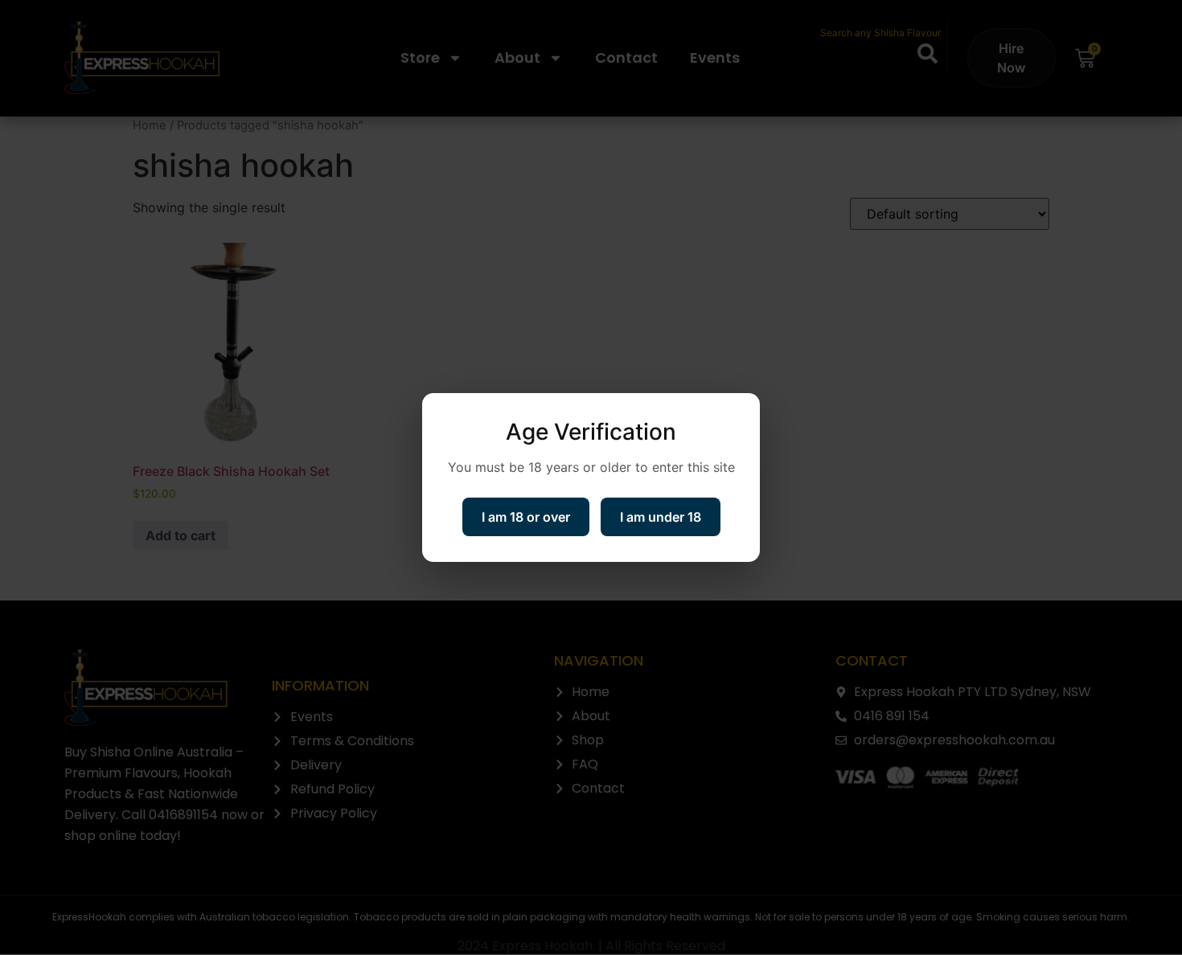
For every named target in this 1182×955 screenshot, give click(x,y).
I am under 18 (660, 517)
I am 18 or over (526, 517)
